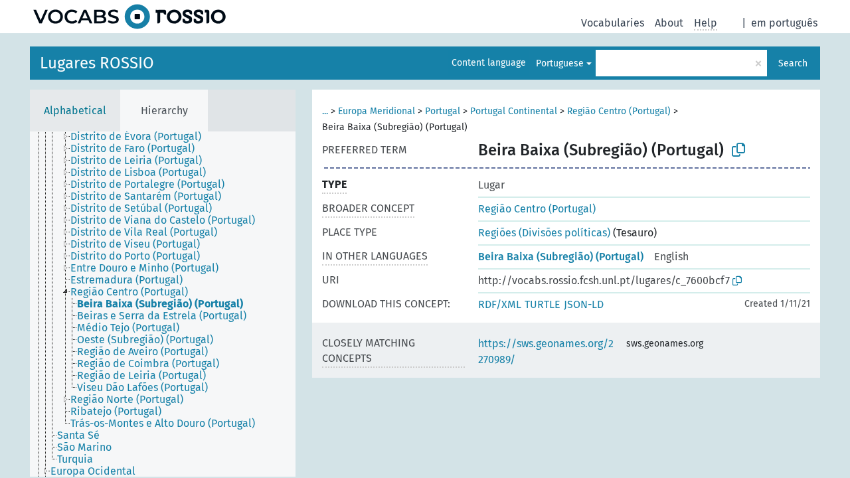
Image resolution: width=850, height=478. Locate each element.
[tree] (163, 304)
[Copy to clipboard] (738, 150)
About (669, 23)
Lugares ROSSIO (97, 63)
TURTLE (542, 304)
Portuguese (560, 63)
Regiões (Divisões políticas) (544, 232)
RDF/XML (499, 304)
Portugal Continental (513, 111)
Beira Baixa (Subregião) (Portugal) (560, 256)
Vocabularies (612, 23)
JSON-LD (584, 304)
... (325, 111)
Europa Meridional (376, 111)
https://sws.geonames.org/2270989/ (546, 351)
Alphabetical (75, 110)
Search (793, 63)
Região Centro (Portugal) (619, 111)
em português (784, 23)
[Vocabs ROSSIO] (129, 16)
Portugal (442, 111)
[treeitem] (141, 137)
